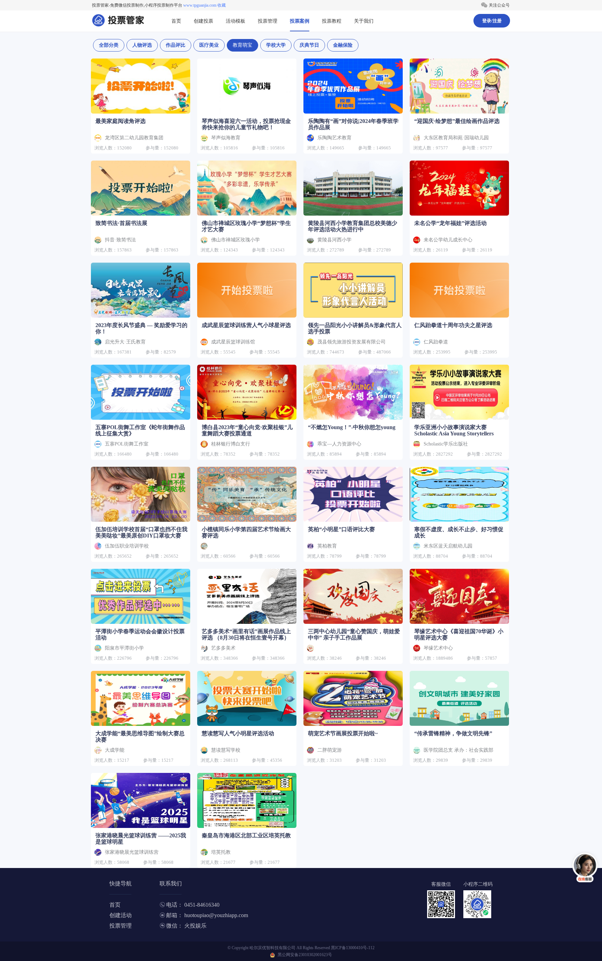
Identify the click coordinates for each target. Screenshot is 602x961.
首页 (176, 21)
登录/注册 (492, 20)
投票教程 (331, 21)
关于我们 (363, 21)
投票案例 (299, 21)
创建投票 (203, 21)
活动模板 (235, 21)
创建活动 (120, 915)
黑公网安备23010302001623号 (305, 954)
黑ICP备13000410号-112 (353, 947)
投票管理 (267, 21)
